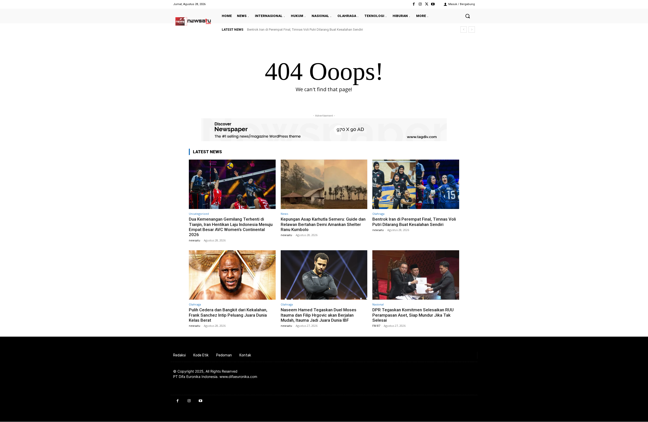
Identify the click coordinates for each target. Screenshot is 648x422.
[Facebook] (414, 4)
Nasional (378, 304)
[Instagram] (420, 4)
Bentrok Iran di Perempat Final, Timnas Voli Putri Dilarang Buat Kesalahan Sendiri (305, 29)
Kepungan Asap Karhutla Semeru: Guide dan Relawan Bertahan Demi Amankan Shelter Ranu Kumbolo (323, 224)
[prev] (463, 29)
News (284, 213)
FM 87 (376, 326)
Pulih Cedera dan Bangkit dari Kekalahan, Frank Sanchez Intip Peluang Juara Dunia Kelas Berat (228, 315)
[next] (472, 29)
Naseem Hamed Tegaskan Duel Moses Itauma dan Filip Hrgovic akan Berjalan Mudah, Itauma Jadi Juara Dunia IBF (318, 315)
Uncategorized (199, 213)
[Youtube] (433, 4)
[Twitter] (426, 4)
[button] (467, 16)
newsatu (194, 240)
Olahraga (378, 213)
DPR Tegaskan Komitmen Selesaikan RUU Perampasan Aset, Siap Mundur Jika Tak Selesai (413, 315)
